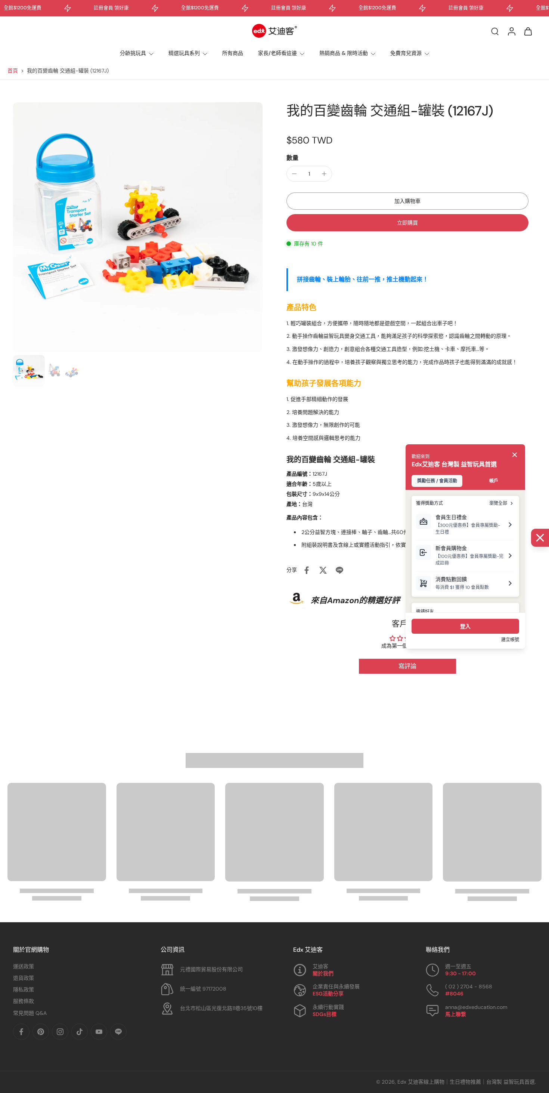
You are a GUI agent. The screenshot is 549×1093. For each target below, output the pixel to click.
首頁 (12, 70)
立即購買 (407, 222)
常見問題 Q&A (30, 1013)
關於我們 (323, 973)
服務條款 (23, 1001)
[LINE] (118, 1031)
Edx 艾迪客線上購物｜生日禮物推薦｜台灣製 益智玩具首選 (466, 1081)
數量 (292, 158)
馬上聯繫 (455, 1014)
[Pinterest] (40, 1031)
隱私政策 (23, 989)
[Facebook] (21, 1031)
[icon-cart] (527, 31)
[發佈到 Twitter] (323, 570)
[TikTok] (79, 1031)
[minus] (294, 173)
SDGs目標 (324, 1014)
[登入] (511, 31)
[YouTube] (99, 1031)
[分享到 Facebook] (306, 570)
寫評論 (407, 666)
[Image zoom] (138, 227)
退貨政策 (23, 978)
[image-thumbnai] (29, 371)
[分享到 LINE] (339, 570)
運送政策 (23, 966)
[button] (407, 201)
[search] (495, 31)
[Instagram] (60, 1031)
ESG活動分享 (328, 993)
